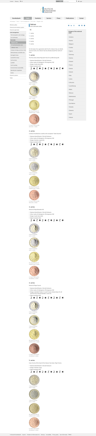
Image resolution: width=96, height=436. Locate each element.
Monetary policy (13, 24)
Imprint (24, 434)
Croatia (71, 47)
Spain (70, 114)
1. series (32, 33)
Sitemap (43, 434)
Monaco (71, 93)
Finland (71, 61)
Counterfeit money (15, 57)
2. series (32, 36)
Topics (11, 78)
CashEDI (12, 62)
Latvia (70, 79)
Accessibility (48, 434)
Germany (71, 54)
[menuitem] (16, 18)
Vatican (71, 117)
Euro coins (33, 21)
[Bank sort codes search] (76, 1)
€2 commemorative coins (17, 45)
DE (22, 1)
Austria (71, 40)
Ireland (71, 72)
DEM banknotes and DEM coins (18, 52)
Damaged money (14, 55)
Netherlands (72, 96)
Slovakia (71, 107)
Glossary (17, 1)
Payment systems (14, 75)
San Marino (72, 103)
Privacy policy (55, 434)
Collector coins (14, 47)
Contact (11, 1)
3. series (32, 38)
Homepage (12, 21)
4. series (32, 41)
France (71, 65)
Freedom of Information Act (33, 434)
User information (63, 434)
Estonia (71, 58)
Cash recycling (14, 65)
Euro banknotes (14, 37)
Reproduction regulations (16, 70)
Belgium (71, 44)
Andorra (71, 37)
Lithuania (71, 82)
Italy (70, 75)
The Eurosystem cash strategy (17, 35)
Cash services (14, 60)
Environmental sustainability (17, 67)
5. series (32, 44)
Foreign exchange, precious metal (18, 50)
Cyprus (71, 51)
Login (80, 1)
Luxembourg (72, 86)
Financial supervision (14, 30)
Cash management (25, 21)
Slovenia (71, 110)
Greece (71, 68)
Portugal (71, 100)
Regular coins (40, 21)
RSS (70, 434)
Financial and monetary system (17, 27)
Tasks (17, 21)
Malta (70, 89)
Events (12, 72)
